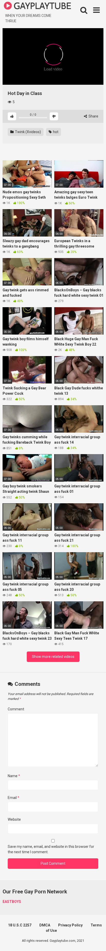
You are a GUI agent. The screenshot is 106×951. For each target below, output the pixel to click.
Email (13, 798)
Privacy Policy (70, 925)
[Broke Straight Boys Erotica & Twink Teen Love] (38, 6)
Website (14, 819)
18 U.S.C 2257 (19, 925)
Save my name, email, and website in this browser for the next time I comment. (51, 849)
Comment (16, 709)
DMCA (44, 925)
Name (14, 776)
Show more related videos (53, 657)
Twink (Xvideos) (27, 132)
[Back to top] (96, 940)
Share (93, 116)
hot (55, 132)
